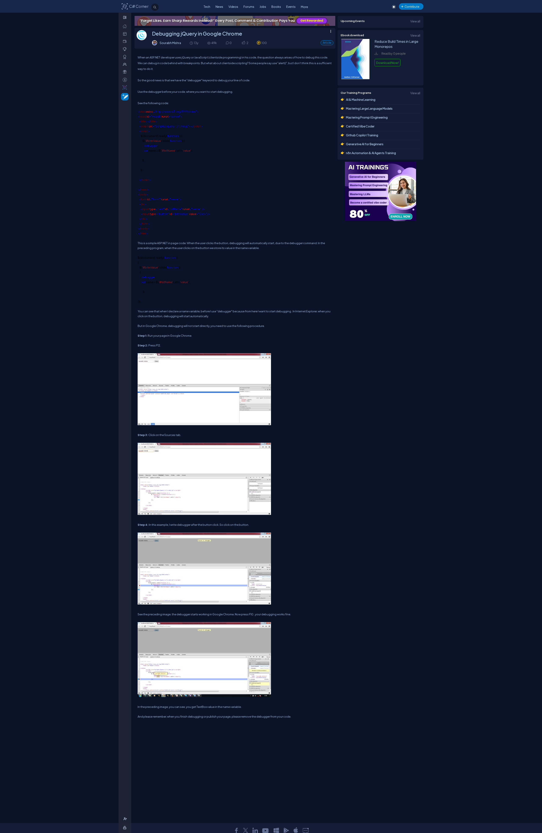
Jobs (263, 6)
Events (291, 6)
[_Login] (125, 828)
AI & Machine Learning (360, 99)
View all (415, 21)
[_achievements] (125, 57)
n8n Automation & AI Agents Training (371, 153)
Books (276, 6)
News (219, 6)
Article (327, 42)
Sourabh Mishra (170, 43)
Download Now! (387, 63)
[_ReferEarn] (125, 72)
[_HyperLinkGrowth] (124, 96)
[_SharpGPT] (125, 87)
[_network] (125, 64)
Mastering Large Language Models (369, 108)
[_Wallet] (125, 41)
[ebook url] (355, 78)
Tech (206, 6)
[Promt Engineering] (380, 191)
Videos (233, 6)
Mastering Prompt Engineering (367, 117)
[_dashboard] (125, 33)
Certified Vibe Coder (360, 126)
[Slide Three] (234, 21)
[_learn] (125, 49)
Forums (248, 6)
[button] (243, 43)
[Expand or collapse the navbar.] (125, 17)
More (304, 7)
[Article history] (191, 43)
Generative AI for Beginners (364, 144)
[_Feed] (125, 26)
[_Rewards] (125, 80)
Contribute (412, 6)
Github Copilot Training (362, 135)
